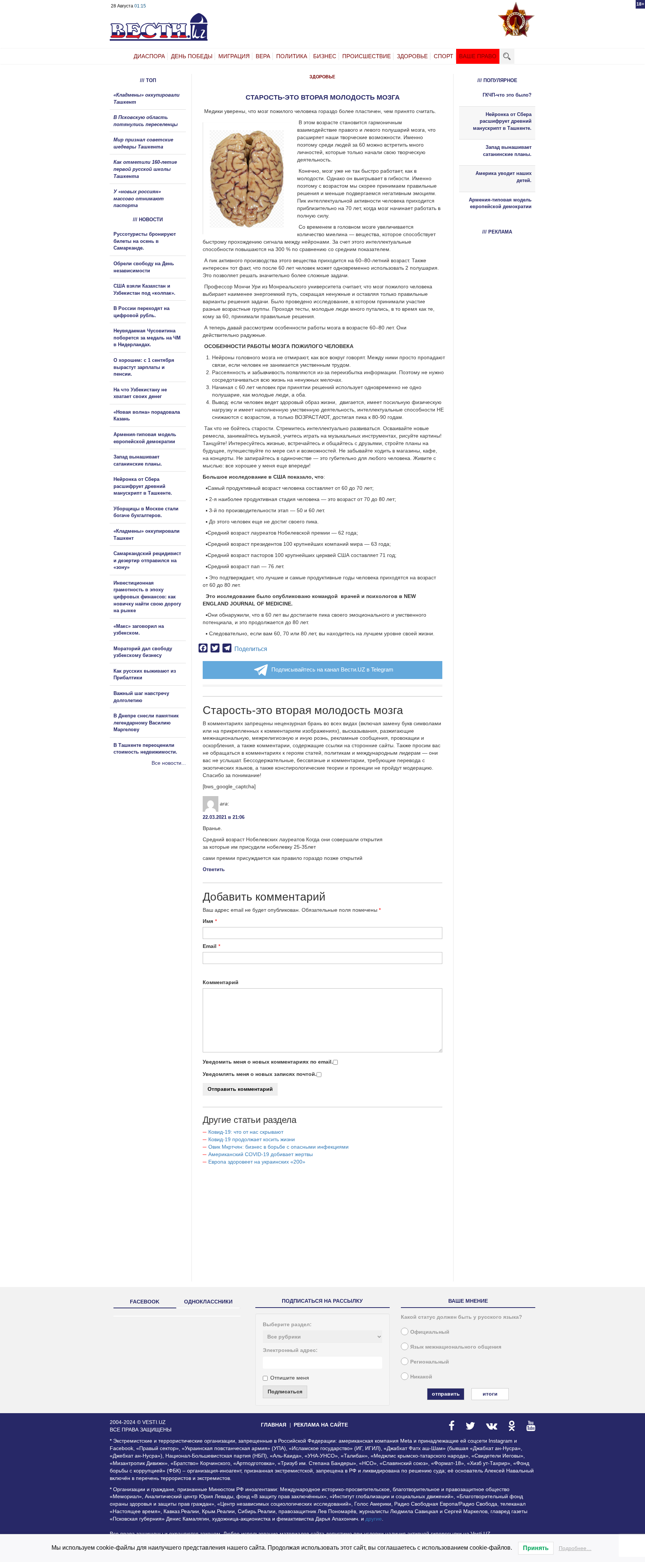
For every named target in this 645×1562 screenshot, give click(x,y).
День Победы (191, 56)
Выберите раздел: (287, 1324)
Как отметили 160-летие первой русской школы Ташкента (145, 169)
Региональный (429, 1362)
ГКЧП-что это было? (507, 95)
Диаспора (149, 56)
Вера (263, 56)
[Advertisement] (154, 847)
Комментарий (221, 982)
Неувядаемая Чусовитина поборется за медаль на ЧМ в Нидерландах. (147, 337)
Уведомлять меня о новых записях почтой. (260, 1074)
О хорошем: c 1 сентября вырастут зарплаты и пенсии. (143, 367)
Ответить (214, 869)
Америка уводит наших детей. (504, 176)
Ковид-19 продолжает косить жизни (251, 1139)
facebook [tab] (144, 1302)
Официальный (429, 1332)
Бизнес (324, 56)
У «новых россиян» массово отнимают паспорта (138, 198)
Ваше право (477, 56)
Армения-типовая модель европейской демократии (500, 203)
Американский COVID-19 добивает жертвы (260, 1154)
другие (373, 1519)
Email (209, 946)
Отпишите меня (289, 1378)
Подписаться (285, 1391)
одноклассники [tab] (208, 1302)
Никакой (421, 1377)
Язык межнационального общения (455, 1347)
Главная (273, 1425)
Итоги (490, 1394)
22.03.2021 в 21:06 (223, 817)
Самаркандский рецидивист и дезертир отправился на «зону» (147, 560)
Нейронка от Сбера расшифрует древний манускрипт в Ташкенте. (142, 486)
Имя (208, 921)
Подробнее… (575, 1548)
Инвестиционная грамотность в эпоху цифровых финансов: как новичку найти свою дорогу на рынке (147, 596)
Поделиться (250, 649)
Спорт (443, 56)
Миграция (234, 56)
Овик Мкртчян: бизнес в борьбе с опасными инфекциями (278, 1147)
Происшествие (366, 56)
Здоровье (412, 56)
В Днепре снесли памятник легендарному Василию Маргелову (146, 722)
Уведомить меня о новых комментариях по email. (268, 1062)
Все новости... (169, 763)
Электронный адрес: (290, 1350)
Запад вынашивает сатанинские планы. (507, 150)
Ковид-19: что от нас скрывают (245, 1132)
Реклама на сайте (321, 1425)
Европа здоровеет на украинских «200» (256, 1162)
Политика (291, 56)
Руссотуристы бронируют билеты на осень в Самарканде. (144, 241)
